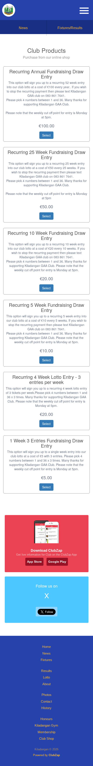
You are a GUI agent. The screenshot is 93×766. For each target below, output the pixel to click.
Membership (46, 732)
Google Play (57, 561)
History (46, 708)
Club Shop (46, 738)
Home (46, 647)
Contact (46, 701)
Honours (46, 719)
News (23, 28)
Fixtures (46, 660)
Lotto (46, 677)
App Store (34, 561)
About (46, 684)
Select (46, 135)
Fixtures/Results (70, 28)
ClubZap (54, 755)
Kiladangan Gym (46, 725)
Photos (46, 695)
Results (46, 671)
